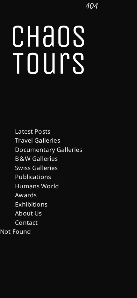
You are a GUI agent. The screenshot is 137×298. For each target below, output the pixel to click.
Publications (33, 177)
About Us (28, 213)
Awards (26, 195)
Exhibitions (31, 204)
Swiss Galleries (36, 168)
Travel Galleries (37, 140)
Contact (26, 222)
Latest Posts (32, 131)
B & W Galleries (36, 158)
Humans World (37, 186)
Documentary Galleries (48, 149)
